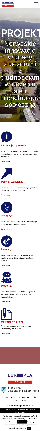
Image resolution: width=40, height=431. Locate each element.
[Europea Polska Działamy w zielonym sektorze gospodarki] (8, 4)
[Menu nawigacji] (36, 4)
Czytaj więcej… (6, 161)
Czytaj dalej (21, 422)
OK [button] (29, 428)
